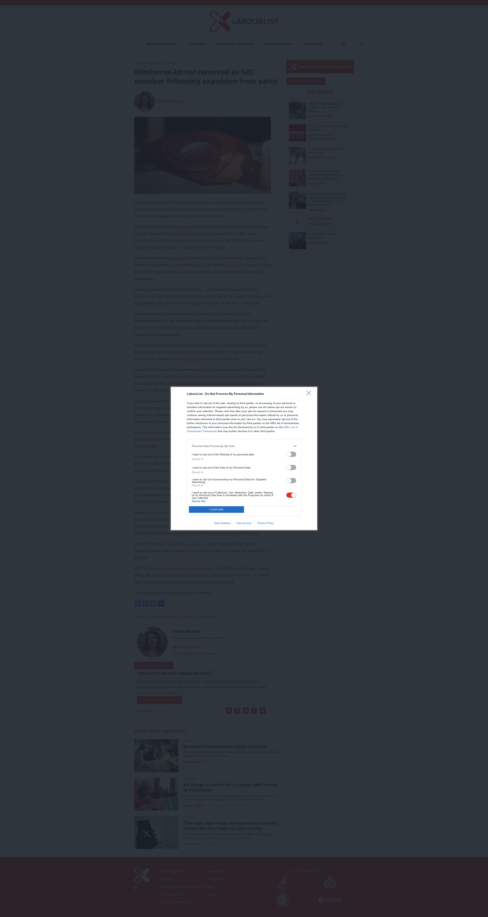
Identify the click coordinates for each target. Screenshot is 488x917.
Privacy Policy (265, 523)
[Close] (310, 394)
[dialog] (244, 458)
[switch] (291, 454)
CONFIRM (216, 509)
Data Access (244, 523)
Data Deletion (222, 523)
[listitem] (244, 446)
